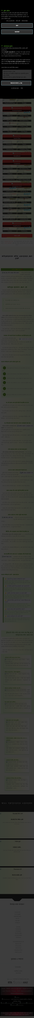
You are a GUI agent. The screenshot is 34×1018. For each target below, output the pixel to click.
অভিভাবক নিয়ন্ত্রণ (25, 20)
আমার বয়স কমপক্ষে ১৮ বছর (16, 83)
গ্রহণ (17, 25)
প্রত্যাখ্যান (17, 31)
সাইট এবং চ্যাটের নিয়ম (10, 20)
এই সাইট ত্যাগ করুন (15, 88)
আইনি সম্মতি (18, 20)
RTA (22, 88)
